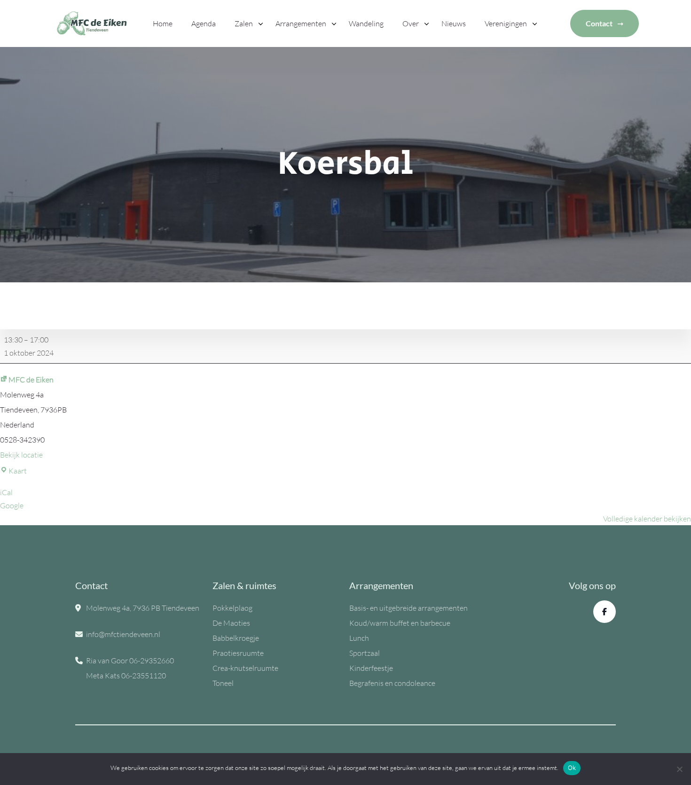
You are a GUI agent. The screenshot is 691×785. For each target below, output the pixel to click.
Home (163, 23)
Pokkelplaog (232, 608)
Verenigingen (506, 23)
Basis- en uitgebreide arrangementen (408, 608)
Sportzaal (364, 653)
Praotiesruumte (238, 653)
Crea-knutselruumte (245, 668)
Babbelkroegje (235, 638)
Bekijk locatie (21, 454)
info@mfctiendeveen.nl (123, 634)
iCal (6, 492)
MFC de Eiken (31, 379)
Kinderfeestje (371, 668)
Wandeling (366, 23)
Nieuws (453, 23)
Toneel (223, 683)
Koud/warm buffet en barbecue (399, 623)
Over (410, 23)
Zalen (244, 23)
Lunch (359, 638)
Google (12, 505)
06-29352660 (151, 660)
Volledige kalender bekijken (647, 518)
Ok (572, 767)
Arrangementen (300, 23)
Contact (599, 23)
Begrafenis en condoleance (392, 683)
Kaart (17, 470)
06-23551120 (143, 675)
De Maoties (231, 623)
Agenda (203, 23)
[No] (679, 769)
